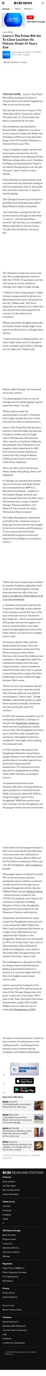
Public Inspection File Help (14, 1272)
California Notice (10, 1297)
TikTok (5, 1219)
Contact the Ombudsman (14, 1343)
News (18, 9)
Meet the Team (9, 1235)
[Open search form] (43, 3)
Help (5, 1334)
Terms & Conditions (11, 1252)
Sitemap (6, 1256)
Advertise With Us (11, 1248)
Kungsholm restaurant (27, 723)
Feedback (7, 1339)
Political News (9, 1182)
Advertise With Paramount (14, 1326)
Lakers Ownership (11, 1194)
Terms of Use (8, 1306)
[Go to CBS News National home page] (23, 3)
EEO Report (8, 1281)
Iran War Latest (9, 1186)
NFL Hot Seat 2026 (11, 1190)
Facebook (7, 1210)
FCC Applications (10, 1277)
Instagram (7, 1215)
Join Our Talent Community (15, 1330)
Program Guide (9, 1239)
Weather (28, 9)
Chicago (6, 9)
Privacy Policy (9, 1293)
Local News (8, 32)
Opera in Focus (35, 891)
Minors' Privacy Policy (12, 1310)
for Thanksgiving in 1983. (23, 1009)
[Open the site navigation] (8, 3)
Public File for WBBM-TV (14, 1268)
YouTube (6, 1206)
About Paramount (10, 1322)
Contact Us (7, 1244)
